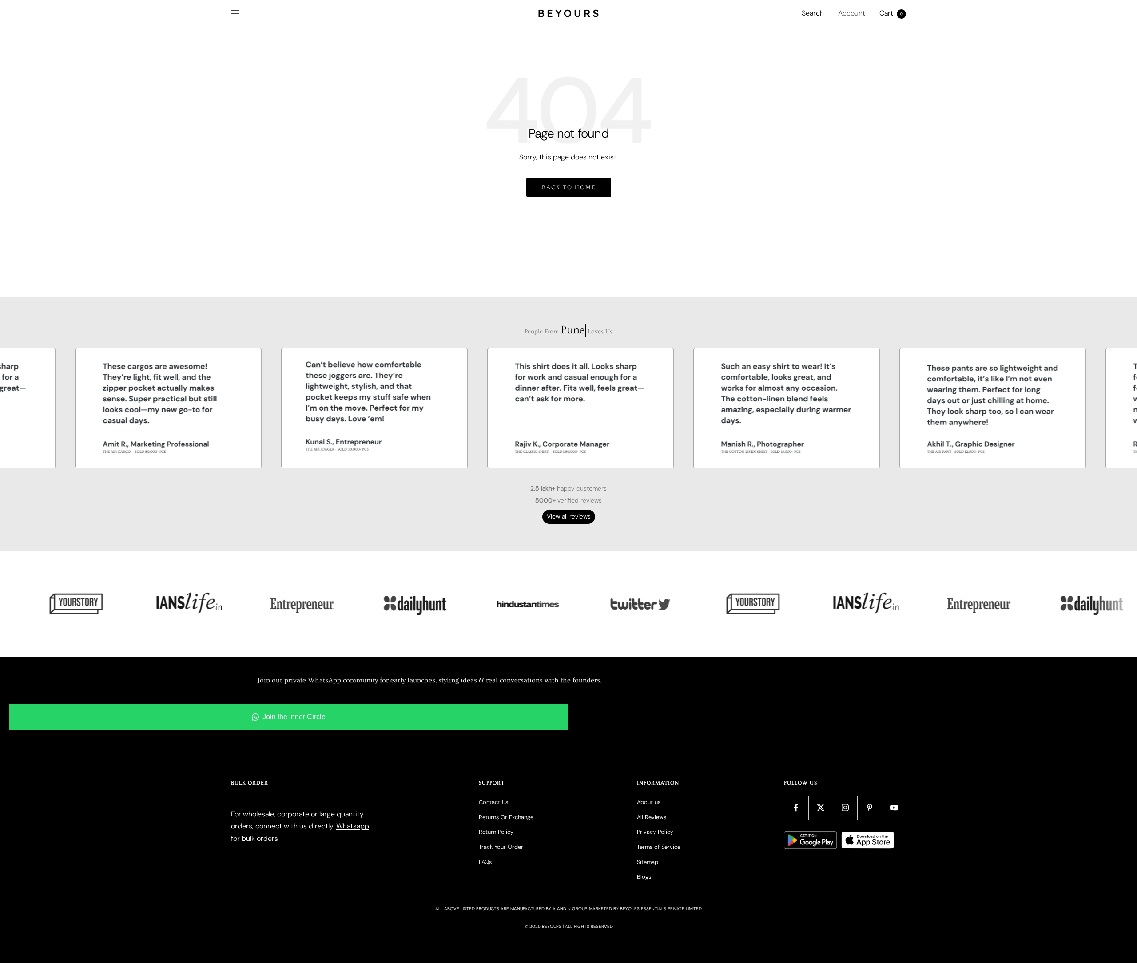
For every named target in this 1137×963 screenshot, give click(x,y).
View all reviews (569, 516)
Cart (891, 13)
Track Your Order (501, 847)
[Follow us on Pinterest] (869, 808)
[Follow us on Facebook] (796, 808)
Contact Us (493, 802)
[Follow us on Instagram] (845, 808)
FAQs (485, 862)
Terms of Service (658, 847)
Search (813, 13)
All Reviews (651, 817)
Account (851, 13)
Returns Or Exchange (506, 817)
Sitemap (647, 862)
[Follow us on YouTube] (894, 808)
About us (648, 802)
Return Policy (496, 832)
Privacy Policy (655, 832)
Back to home (569, 187)
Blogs (644, 876)
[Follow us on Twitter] (820, 808)
